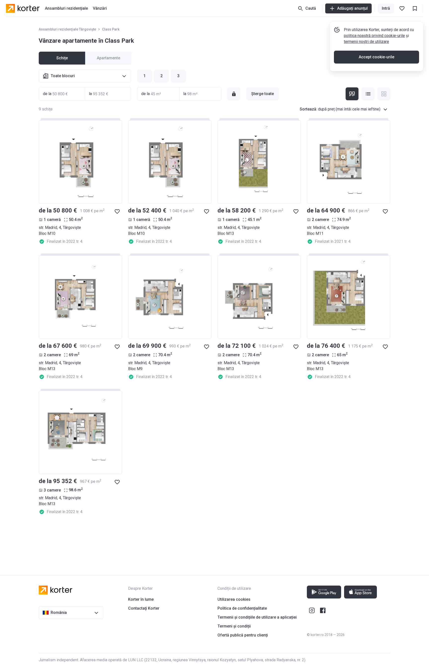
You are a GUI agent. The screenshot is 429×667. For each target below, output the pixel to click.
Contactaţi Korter (143, 608)
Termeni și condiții (234, 626)
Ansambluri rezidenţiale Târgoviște (67, 29)
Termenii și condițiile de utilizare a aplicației (257, 617)
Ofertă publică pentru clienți (242, 635)
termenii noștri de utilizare (366, 41)
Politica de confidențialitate (242, 608)
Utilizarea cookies (233, 599)
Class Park (110, 29)
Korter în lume (141, 599)
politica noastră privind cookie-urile (374, 35)
